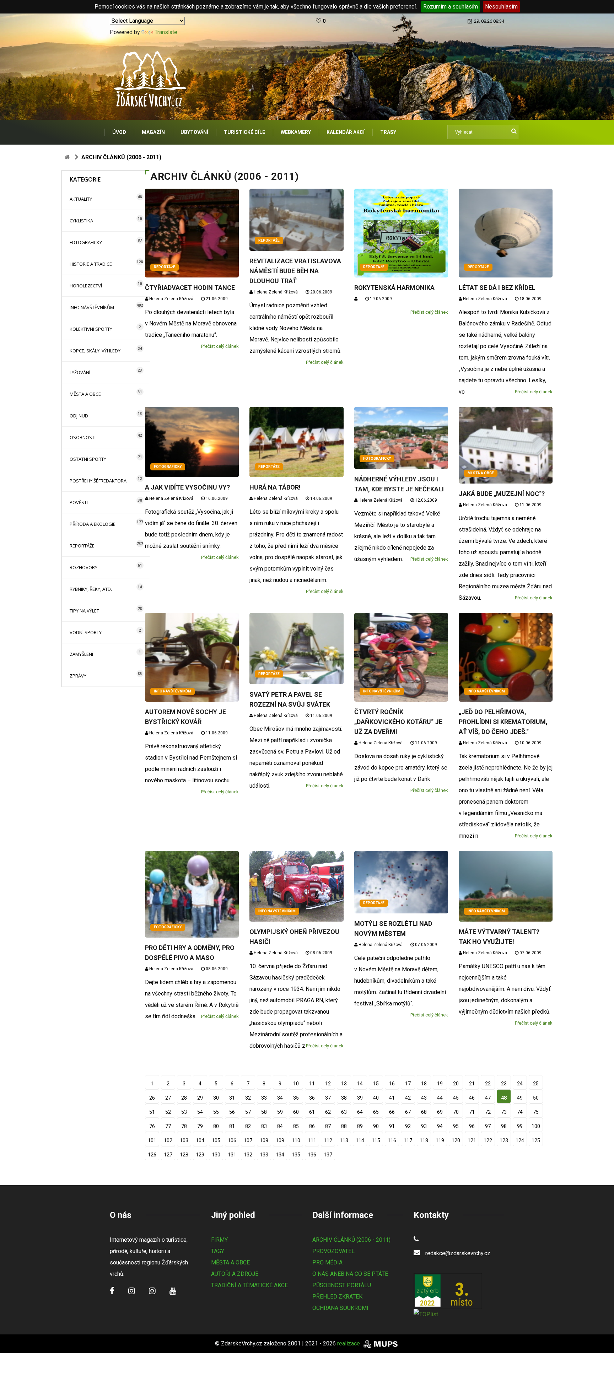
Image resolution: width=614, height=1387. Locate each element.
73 (504, 1112)
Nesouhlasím (501, 6)
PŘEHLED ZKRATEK (337, 1296)
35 (296, 1098)
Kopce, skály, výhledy (95, 350)
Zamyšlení (81, 654)
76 (152, 1126)
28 (184, 1098)
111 (312, 1140)
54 (200, 1112)
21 (472, 1083)
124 (520, 1140)
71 (472, 1112)
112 (328, 1140)
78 (184, 1126)
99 (520, 1126)
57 (248, 1112)
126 (152, 1154)
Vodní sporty (86, 632)
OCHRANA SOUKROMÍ (340, 1308)
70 (456, 1112)
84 (280, 1126)
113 (344, 1140)
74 (520, 1112)
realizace (349, 1343)
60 (296, 1112)
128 (184, 1154)
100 (536, 1126)
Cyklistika (81, 220)
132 (248, 1154)
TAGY (217, 1251)
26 (152, 1098)
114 (360, 1140)
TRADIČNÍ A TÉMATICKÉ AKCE (249, 1285)
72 (488, 1112)
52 (168, 1112)
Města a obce (85, 394)
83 (264, 1126)
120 (456, 1140)
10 (296, 1083)
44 (440, 1098)
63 (344, 1112)
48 (504, 1098)
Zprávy (78, 676)
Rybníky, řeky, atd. (91, 589)
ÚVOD (119, 132)
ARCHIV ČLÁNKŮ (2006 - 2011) (351, 1239)
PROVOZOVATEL (333, 1251)
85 (296, 1126)
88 (344, 1126)
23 (504, 1083)
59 (280, 1112)
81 (232, 1126)
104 (200, 1140)
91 (392, 1126)
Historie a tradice (91, 264)
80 (216, 1126)
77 (168, 1126)
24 (520, 1083)
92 (408, 1126)
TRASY (388, 132)
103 (184, 1140)
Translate (166, 32)
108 (264, 1140)
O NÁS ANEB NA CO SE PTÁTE (350, 1273)
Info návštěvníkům (92, 307)
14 (360, 1083)
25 (536, 1083)
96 (472, 1126)
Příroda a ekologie (92, 524)
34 (280, 1098)
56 (232, 1112)
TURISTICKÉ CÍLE (244, 132)
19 (440, 1083)
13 (344, 1083)
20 (456, 1083)
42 (408, 1098)
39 (360, 1098)
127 (168, 1154)
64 (360, 1112)
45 (456, 1098)
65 (376, 1112)
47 (488, 1098)
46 (472, 1098)
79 (200, 1126)
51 (152, 1112)
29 (200, 1098)
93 (424, 1126)
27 (168, 1098)
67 (408, 1112)
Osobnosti (83, 437)
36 (312, 1098)
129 (200, 1154)
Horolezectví (86, 285)
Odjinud (79, 415)
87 (328, 1126)
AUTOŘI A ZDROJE (234, 1273)
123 (504, 1140)
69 (440, 1112)
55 (216, 1112)
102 (168, 1140)
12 (328, 1083)
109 (280, 1140)
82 (248, 1126)
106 (232, 1140)
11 (312, 1083)
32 (248, 1098)
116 (392, 1140)
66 (392, 1112)
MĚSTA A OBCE (230, 1262)
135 (296, 1154)
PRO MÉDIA (327, 1262)
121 (472, 1140)
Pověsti (79, 502)
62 (328, 1112)
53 (184, 1112)
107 (248, 1140)
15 (376, 1083)
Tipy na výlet (84, 611)
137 (328, 1154)
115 (376, 1140)
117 (408, 1140)
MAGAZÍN (153, 132)
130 (216, 1154)
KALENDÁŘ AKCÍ (346, 132)
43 (424, 1098)
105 (216, 1140)
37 (328, 1098)
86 (312, 1126)
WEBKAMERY (296, 132)
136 (312, 1154)
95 (456, 1126)
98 (504, 1126)
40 (376, 1098)
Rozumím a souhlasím (450, 6)
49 (520, 1098)
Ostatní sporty (88, 459)
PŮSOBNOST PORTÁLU (341, 1285)
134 (280, 1154)
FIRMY (219, 1239)
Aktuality (81, 199)
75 (536, 1112)
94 (440, 1126)
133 (264, 1154)
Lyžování (80, 372)
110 (296, 1140)
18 (424, 1083)
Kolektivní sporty (91, 329)
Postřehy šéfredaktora (98, 480)
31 (232, 1098)
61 (312, 1112)
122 (488, 1140)
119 (440, 1140)
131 (232, 1154)
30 (216, 1098)
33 (264, 1098)
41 (392, 1098)
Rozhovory (83, 567)
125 (536, 1140)
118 (424, 1140)
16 (392, 1083)
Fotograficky (86, 242)
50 (536, 1098)
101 (152, 1140)
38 (344, 1098)
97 (488, 1126)
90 (376, 1126)
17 (408, 1083)
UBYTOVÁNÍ (194, 132)
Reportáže (82, 546)
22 (488, 1083)
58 (264, 1112)
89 (360, 1126)
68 (424, 1112)
